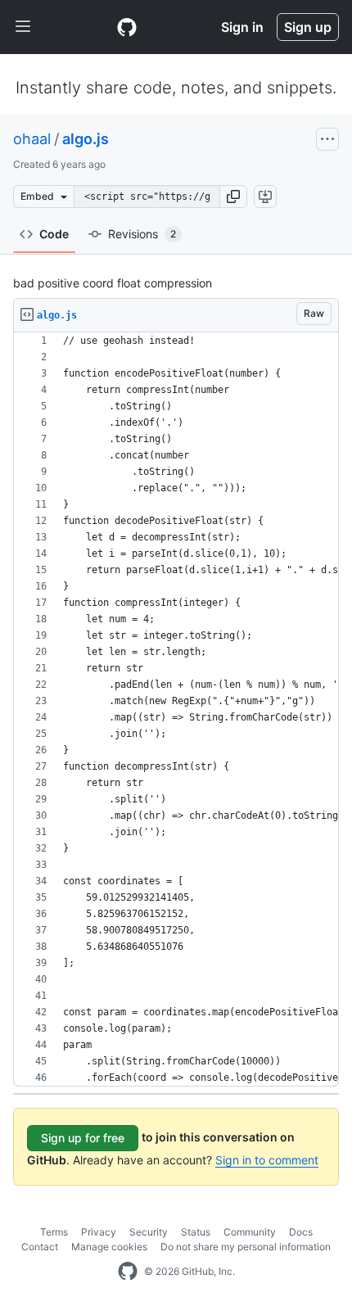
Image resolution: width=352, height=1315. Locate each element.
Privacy (98, 1232)
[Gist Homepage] (127, 27)
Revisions (142, 234)
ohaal (32, 138)
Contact (39, 1246)
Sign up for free (82, 1138)
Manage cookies (109, 1246)
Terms (54, 1232)
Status (195, 1232)
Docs (301, 1232)
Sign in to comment (266, 1160)
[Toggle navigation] (23, 27)
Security (148, 1232)
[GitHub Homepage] (128, 1271)
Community (249, 1232)
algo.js (85, 138)
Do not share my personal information (245, 1246)
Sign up (308, 27)
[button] (233, 196)
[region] (176, 709)
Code (54, 234)
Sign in (242, 27)
